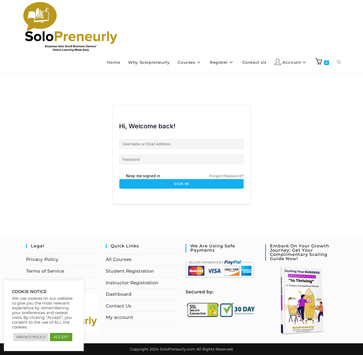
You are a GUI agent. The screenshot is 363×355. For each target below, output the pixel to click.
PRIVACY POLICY (30, 337)
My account (119, 317)
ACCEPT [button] (61, 337)
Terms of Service (45, 271)
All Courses (119, 259)
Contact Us (118, 305)
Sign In (181, 184)
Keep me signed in (143, 176)
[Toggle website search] (339, 62)
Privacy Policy (42, 259)
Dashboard (119, 294)
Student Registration (130, 271)
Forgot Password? (226, 176)
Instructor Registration (132, 282)
